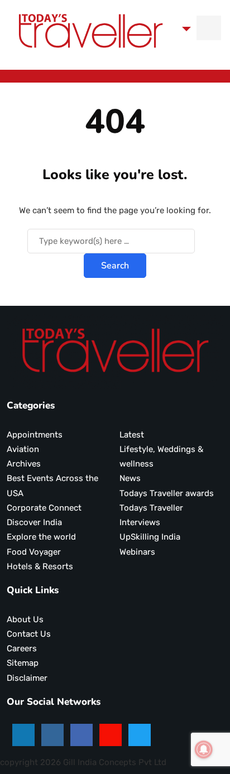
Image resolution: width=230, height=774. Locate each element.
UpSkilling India (149, 537)
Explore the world (41, 537)
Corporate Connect (44, 508)
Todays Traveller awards (166, 493)
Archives (24, 464)
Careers (22, 648)
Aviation (23, 449)
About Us (25, 619)
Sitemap (23, 663)
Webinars (137, 552)
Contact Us (29, 634)
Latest (131, 435)
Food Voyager (34, 552)
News (130, 478)
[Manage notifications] (204, 749)
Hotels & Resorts (40, 566)
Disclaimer (27, 678)
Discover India (34, 522)
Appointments (35, 435)
